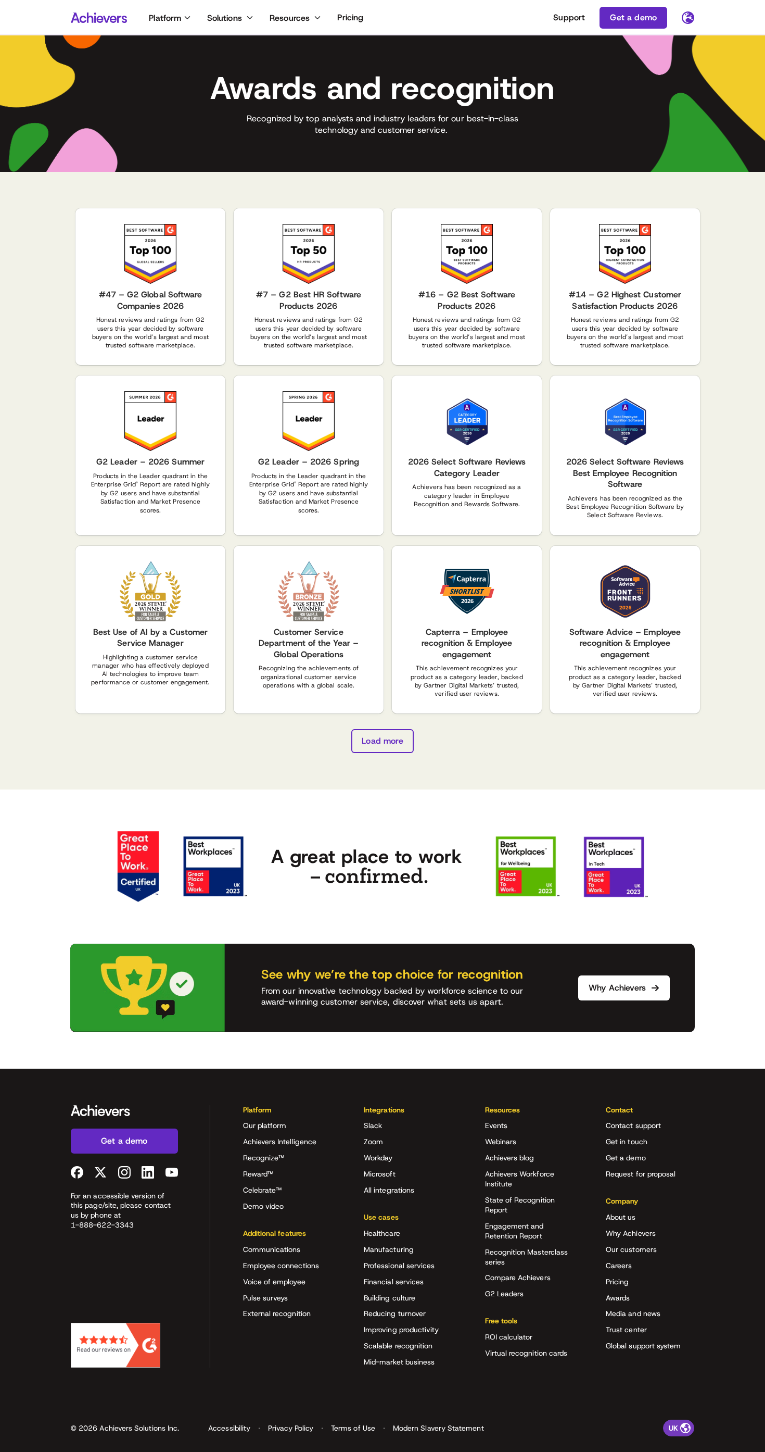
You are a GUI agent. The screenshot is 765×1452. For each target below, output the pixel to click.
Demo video (263, 1206)
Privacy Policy (290, 1428)
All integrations (389, 1190)
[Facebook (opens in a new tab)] (77, 1172)
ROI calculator (509, 1337)
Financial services (394, 1281)
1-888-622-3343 (102, 1225)
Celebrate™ (262, 1190)
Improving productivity (401, 1329)
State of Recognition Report (520, 1205)
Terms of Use (353, 1428)
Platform (165, 17)
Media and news (633, 1313)
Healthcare (382, 1233)
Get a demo (626, 1157)
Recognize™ (264, 1157)
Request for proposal (640, 1174)
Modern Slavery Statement (438, 1428)
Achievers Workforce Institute (519, 1178)
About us (621, 1217)
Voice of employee (274, 1281)
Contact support (633, 1125)
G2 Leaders (504, 1293)
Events (496, 1125)
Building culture (389, 1298)
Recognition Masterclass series (526, 1257)
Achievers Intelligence (280, 1141)
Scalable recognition (398, 1345)
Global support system (643, 1345)
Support (569, 17)
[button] (287, 1113)
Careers (619, 1265)
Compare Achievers (518, 1277)
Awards (618, 1298)
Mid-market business (399, 1362)
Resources (290, 17)
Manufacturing (389, 1249)
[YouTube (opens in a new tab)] (171, 1172)
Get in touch (626, 1141)
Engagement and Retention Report (514, 1231)
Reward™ (258, 1174)
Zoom (373, 1141)
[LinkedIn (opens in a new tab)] (148, 1172)
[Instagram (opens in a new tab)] (124, 1172)
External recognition (277, 1313)
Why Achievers (631, 1233)
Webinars (501, 1141)
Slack (373, 1125)
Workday (378, 1157)
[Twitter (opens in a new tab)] (100, 1172)
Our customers (631, 1249)
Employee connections (281, 1265)
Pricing (350, 17)
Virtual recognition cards (526, 1353)
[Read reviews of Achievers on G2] (115, 1345)
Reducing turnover (395, 1313)
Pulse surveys (265, 1298)
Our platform (265, 1125)
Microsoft (380, 1174)
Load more (382, 740)
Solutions (224, 17)
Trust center (626, 1329)
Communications (272, 1249)
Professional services (399, 1265)
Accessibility (229, 1428)
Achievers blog (509, 1157)
